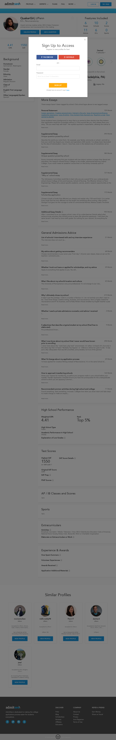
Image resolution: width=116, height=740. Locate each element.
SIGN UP (58, 85)
